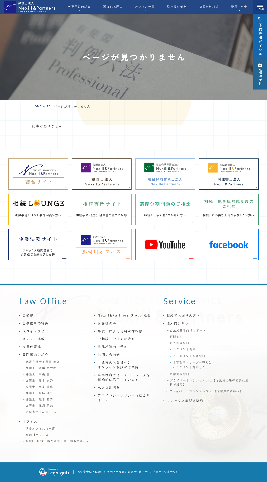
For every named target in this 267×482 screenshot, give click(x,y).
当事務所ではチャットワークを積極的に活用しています (124, 377)
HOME (37, 106)
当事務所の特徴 (35, 323)
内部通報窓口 (180, 374)
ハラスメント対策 (183, 349)
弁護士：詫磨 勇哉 (39, 405)
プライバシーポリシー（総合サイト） (124, 398)
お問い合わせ (109, 354)
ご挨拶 (28, 315)
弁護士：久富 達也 (39, 386)
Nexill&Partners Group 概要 (124, 315)
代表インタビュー (37, 331)
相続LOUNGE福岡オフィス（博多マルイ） (58, 441)
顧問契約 (176, 336)
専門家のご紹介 (35, 354)
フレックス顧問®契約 (185, 400)
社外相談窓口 (180, 343)
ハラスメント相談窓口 (189, 356)
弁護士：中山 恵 (38, 374)
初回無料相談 (209, 6)
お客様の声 (107, 323)
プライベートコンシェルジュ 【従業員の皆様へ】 (206, 391)
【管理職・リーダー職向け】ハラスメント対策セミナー (194, 365)
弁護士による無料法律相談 (120, 331)
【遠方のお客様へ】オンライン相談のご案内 (118, 365)
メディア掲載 (33, 339)
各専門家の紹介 (79, 6)
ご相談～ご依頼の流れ (116, 339)
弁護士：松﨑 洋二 (39, 393)
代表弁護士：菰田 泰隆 (43, 361)
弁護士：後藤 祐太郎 (41, 368)
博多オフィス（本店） (42, 428)
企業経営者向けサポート (188, 330)
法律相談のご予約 (113, 346)
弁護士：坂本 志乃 (39, 380)
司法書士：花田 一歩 (41, 411)
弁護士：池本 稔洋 (39, 399)
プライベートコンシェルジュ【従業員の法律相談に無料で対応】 (209, 382)
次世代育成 (31, 346)
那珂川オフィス (37, 434)
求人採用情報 (109, 387)
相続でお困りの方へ (183, 315)
